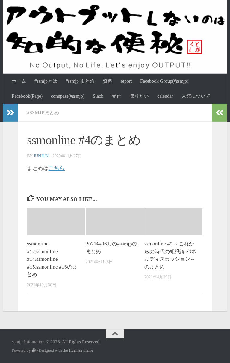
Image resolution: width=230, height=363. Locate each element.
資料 (107, 81)
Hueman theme (81, 350)
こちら (57, 168)
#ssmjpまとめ (43, 112)
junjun (41, 156)
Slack (98, 96)
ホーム (19, 81)
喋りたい (139, 96)
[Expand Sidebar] (10, 113)
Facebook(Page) (27, 96)
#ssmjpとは (45, 81)
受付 (116, 96)
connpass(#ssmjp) (67, 96)
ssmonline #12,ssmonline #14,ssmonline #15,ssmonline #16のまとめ (52, 259)
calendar (165, 96)
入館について (195, 96)
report (126, 81)
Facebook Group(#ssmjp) (164, 81)
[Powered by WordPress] (34, 350)
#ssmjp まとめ (80, 81)
